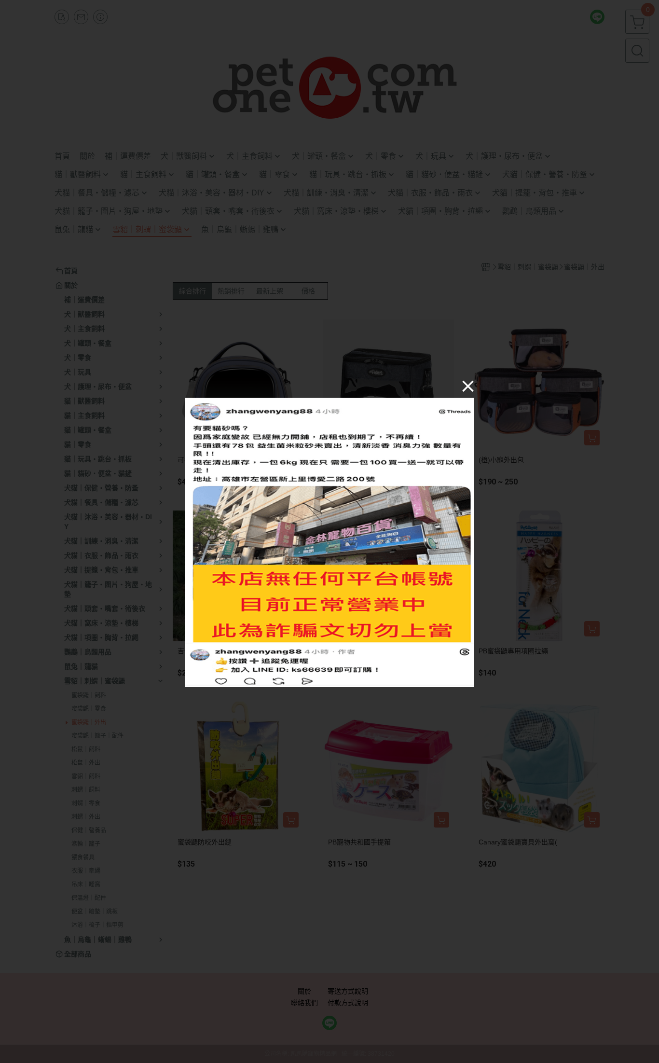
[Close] (468, 385)
